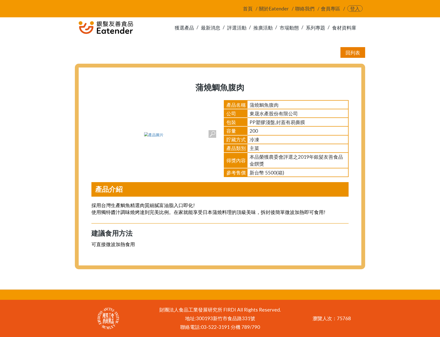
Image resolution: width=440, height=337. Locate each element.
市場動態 (289, 28)
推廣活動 (263, 28)
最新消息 (210, 28)
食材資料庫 (344, 28)
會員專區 (330, 8)
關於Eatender (274, 8)
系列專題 (315, 28)
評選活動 (236, 28)
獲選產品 (184, 28)
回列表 (353, 53)
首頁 (248, 8)
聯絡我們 (304, 8)
